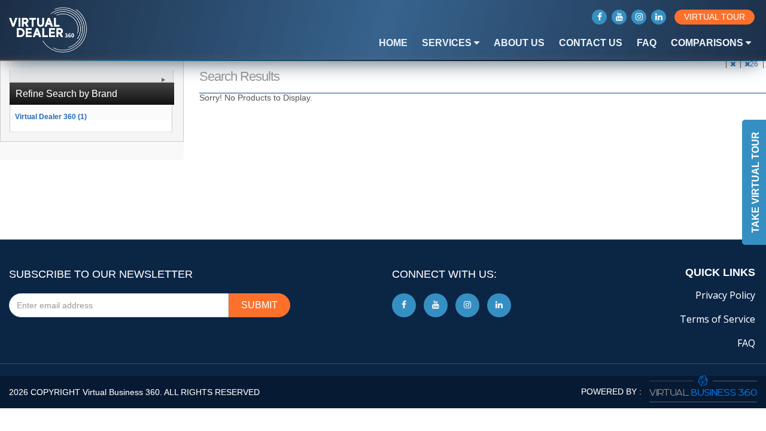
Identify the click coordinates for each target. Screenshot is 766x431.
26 (755, 64)
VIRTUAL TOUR (714, 17)
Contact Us (590, 43)
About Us (519, 43)
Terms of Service (717, 319)
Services (448, 43)
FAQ (646, 43)
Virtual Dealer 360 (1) (51, 116)
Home (393, 43)
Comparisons (708, 43)
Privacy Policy (725, 295)
